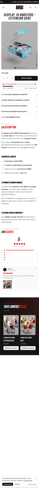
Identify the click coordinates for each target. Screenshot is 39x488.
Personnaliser (32, 484)
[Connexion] (35, 7)
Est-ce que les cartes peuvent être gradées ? (14, 106)
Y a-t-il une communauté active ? (11, 117)
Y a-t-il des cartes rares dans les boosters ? (14, 94)
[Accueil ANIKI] (19, 7)
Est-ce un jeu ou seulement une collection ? (14, 111)
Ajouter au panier (26, 78)
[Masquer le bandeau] (36, 478)
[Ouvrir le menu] (3, 7)
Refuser (17, 484)
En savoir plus (28, 480)
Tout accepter (7, 484)
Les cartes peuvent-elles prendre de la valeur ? (15, 100)
